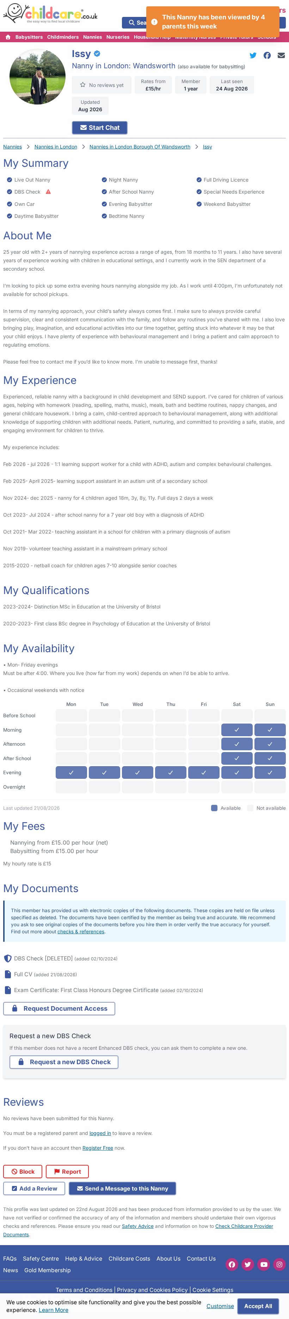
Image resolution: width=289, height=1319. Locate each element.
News (10, 1270)
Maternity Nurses (195, 37)
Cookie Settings (212, 1289)
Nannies (92, 37)
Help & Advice (83, 1258)
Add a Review (37, 1188)
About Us (168, 1258)
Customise (220, 1306)
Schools (267, 37)
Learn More (53, 1310)
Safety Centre (41, 1258)
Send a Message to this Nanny (126, 1188)
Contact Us (201, 1258)
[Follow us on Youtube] (263, 1264)
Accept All (258, 1306)
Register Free (97, 1148)
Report (71, 1171)
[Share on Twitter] (254, 55)
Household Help (152, 37)
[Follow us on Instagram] (279, 1264)
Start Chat (103, 127)
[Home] (8, 37)
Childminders (63, 37)
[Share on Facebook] (269, 55)
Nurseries (118, 37)
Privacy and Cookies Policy (152, 1289)
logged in (100, 1133)
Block (26, 1171)
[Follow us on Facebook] (232, 1264)
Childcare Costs (129, 1258)
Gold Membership (47, 1270)
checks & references (80, 931)
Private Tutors (236, 37)
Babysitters (29, 37)
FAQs (10, 1258)
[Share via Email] (281, 55)
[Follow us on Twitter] (247, 1264)
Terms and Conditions (84, 1289)
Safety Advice (138, 1226)
